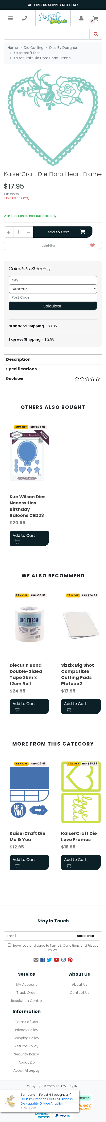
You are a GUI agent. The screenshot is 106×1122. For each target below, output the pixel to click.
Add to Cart (58, 232)
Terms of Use (26, 1021)
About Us (79, 984)
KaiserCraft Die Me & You (27, 836)
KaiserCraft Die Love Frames (79, 836)
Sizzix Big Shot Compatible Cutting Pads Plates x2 (77, 674)
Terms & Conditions (65, 945)
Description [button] (18, 359)
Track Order (26, 992)
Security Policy (26, 1054)
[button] (53, 246)
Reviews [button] (14, 379)
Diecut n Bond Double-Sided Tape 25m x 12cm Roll (26, 674)
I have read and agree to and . (54, 947)
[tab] (53, 359)
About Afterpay (26, 1070)
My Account (26, 984)
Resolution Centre (26, 1000)
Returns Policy (26, 1046)
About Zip (26, 1062)
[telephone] (24, 18)
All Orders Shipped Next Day (53, 4)
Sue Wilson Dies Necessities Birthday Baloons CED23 (28, 506)
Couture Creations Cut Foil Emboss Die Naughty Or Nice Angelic (46, 1101)
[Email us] (36, 960)
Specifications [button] (21, 369)
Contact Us (79, 992)
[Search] (95, 34)
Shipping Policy (26, 1038)
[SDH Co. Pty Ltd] (53, 18)
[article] (29, 485)
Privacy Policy (26, 1029)
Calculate (52, 306)
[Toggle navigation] (10, 18)
